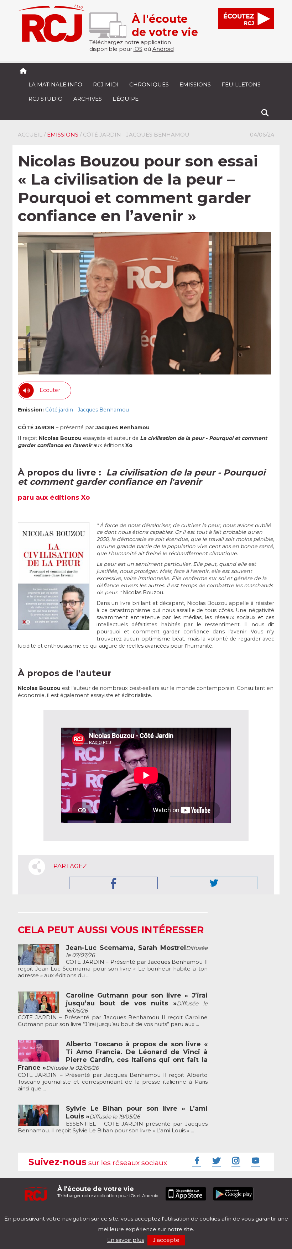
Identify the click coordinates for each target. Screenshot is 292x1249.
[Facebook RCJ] (195, 1160)
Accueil (30, 134)
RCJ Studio (45, 98)
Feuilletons (241, 84)
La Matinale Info (55, 84)
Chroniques (149, 84)
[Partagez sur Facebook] (113, 883)
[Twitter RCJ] (215, 1160)
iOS (138, 49)
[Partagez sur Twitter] (214, 883)
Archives (87, 98)
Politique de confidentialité (91, 1212)
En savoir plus (125, 1240)
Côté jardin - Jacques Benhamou (87, 409)
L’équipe (126, 98)
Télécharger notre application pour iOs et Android (107, 1191)
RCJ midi (106, 84)
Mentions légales (40, 1212)
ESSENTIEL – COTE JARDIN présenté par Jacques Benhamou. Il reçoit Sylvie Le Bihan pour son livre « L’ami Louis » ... (113, 1119)
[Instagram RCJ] (235, 1160)
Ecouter (50, 390)
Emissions (195, 84)
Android (163, 49)
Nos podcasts (138, 1212)
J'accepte (166, 1240)
